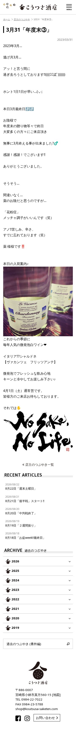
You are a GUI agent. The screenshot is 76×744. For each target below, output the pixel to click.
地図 (56, 695)
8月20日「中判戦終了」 (21, 511)
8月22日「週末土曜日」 (21, 486)
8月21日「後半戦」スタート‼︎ (24, 499)
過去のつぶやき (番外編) (24, 644)
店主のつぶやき (22, 19)
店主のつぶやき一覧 (39, 464)
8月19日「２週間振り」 (21, 523)
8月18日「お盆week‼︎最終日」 (25, 535)
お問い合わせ (45, 718)
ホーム (6, 19)
